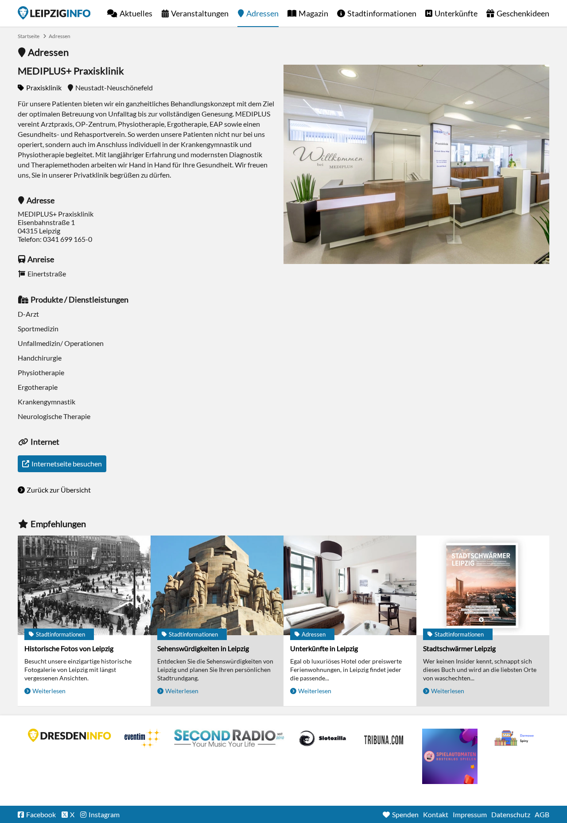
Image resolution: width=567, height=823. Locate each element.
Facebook (41, 814)
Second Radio (229, 738)
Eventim (142, 738)
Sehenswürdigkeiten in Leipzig (203, 648)
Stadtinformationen (381, 13)
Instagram (104, 814)
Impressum (470, 814)
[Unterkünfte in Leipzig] (350, 585)
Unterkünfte (456, 13)
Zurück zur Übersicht (59, 489)
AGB (542, 814)
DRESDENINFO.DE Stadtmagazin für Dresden (69, 735)
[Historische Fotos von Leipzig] (84, 585)
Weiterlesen (49, 691)
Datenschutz (510, 814)
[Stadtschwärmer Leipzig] (482, 585)
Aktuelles (136, 13)
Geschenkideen (523, 13)
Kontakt (435, 814)
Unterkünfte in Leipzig (324, 648)
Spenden (405, 814)
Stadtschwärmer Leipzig (459, 648)
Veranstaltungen (200, 13)
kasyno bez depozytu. (515, 738)
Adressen (262, 13)
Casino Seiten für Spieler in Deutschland (322, 738)
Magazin (313, 13)
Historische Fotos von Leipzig (68, 648)
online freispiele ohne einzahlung (450, 756)
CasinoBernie (384, 738)
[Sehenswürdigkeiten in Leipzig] (217, 585)
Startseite (54, 12)
